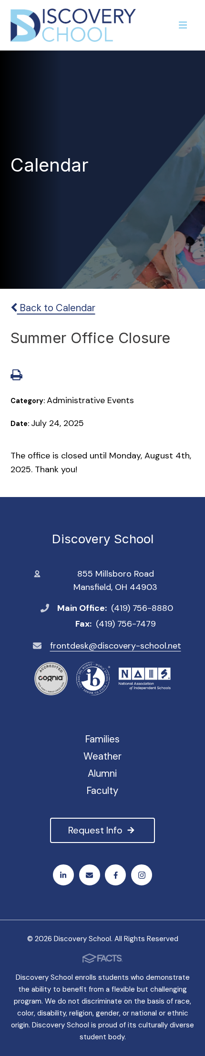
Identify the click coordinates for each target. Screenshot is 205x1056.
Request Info (95, 830)
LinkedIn (63, 874)
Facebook (115, 874)
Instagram (141, 874)
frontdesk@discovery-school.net (115, 645)
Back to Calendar (56, 308)
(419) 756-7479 (126, 624)
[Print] (16, 376)
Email (89, 874)
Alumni (102, 773)
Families (102, 739)
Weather (102, 756)
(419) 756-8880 (142, 608)
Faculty (102, 790)
